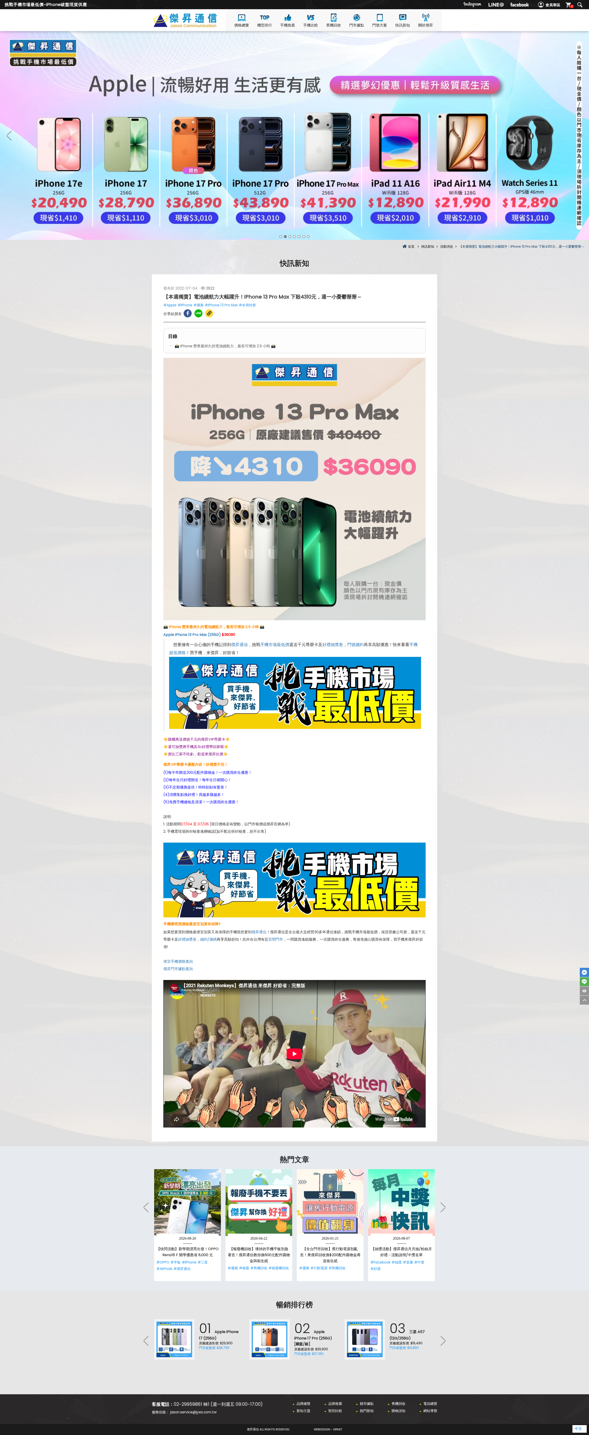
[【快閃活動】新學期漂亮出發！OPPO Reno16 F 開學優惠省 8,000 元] (187, 1202)
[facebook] (519, 4)
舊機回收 (333, 25)
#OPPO (162, 1262)
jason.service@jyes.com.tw (193, 1412)
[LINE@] (496, 4)
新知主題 (303, 1410)
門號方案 (379, 25)
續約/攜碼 (208, 939)
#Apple (169, 305)
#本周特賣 (247, 305)
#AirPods (164, 1268)
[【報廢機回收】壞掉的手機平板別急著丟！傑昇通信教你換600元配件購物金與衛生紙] (258, 1202)
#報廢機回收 (279, 1268)
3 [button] (290, 236)
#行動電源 (318, 1268)
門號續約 (355, 644)
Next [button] (579, 135)
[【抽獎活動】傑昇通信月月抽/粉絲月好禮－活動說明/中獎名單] (401, 1202)
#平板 (175, 1262)
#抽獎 (397, 1262)
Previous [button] (9, 135)
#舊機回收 (258, 1268)
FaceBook (584, 972)
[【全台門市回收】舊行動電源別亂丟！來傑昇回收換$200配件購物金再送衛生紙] (330, 1202)
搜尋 (579, 4)
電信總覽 (430, 1403)
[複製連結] (209, 313)
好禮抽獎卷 (332, 644)
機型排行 (264, 25)
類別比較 (335, 1410)
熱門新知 (367, 1410)
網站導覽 (430, 1410)
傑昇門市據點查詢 (178, 968)
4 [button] (294, 236)
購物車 (572, 6)
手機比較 (310, 25)
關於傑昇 (425, 25)
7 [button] (308, 236)
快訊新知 (402, 25)
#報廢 (244, 1268)
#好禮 (375, 1268)
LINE (584, 982)
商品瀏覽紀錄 (584, 991)
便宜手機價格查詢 (178, 961)
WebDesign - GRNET (328, 1429)
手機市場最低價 (274, 644)
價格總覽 (241, 25)
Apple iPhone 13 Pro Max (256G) (192, 634)
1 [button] (280, 236)
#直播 (408, 1262)
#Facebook (380, 1262)
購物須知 (398, 1410)
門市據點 (356, 25)
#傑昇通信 (182, 1268)
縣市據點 (367, 1403)
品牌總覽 (303, 1403)
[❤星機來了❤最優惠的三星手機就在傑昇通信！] (294, 135)
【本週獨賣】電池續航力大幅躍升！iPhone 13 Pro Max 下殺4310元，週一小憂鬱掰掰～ (193, 25)
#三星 (203, 1262)
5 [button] (299, 236)
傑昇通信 (239, 644)
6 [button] (303, 236)
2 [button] (285, 236)
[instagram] (472, 4)
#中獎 (419, 1262)
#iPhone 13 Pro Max (221, 305)
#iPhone (185, 305)
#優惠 (198, 305)
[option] (294, 135)
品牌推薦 (335, 1403)
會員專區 (553, 5)
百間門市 (275, 939)
